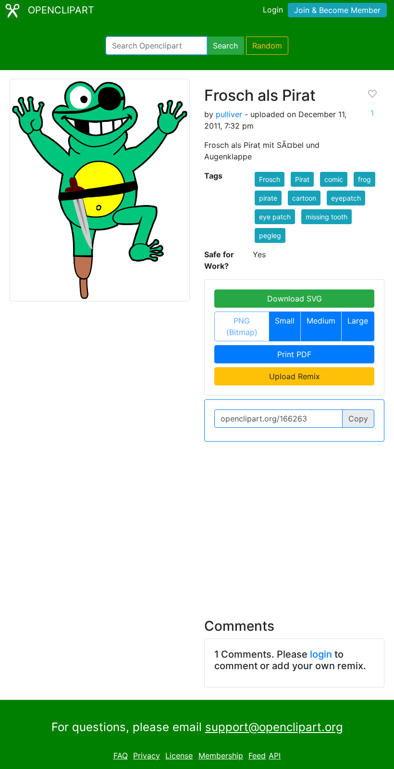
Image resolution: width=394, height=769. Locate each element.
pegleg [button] (270, 235)
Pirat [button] (302, 179)
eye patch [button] (275, 217)
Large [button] (357, 320)
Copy (358, 418)
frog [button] (364, 179)
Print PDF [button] (294, 354)
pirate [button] (268, 198)
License (179, 755)
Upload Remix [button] (294, 376)
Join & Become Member (337, 10)
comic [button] (333, 179)
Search (225, 45)
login (321, 654)
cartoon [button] (304, 198)
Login (273, 9)
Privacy (146, 755)
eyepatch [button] (346, 198)
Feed (257, 755)
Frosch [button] (269, 179)
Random (267, 45)
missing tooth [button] (326, 217)
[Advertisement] (197, 524)
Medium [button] (321, 320)
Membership (220, 755)
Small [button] (285, 320)
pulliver (229, 114)
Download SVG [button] (294, 298)
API (275, 755)
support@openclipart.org (274, 727)
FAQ (120, 755)
